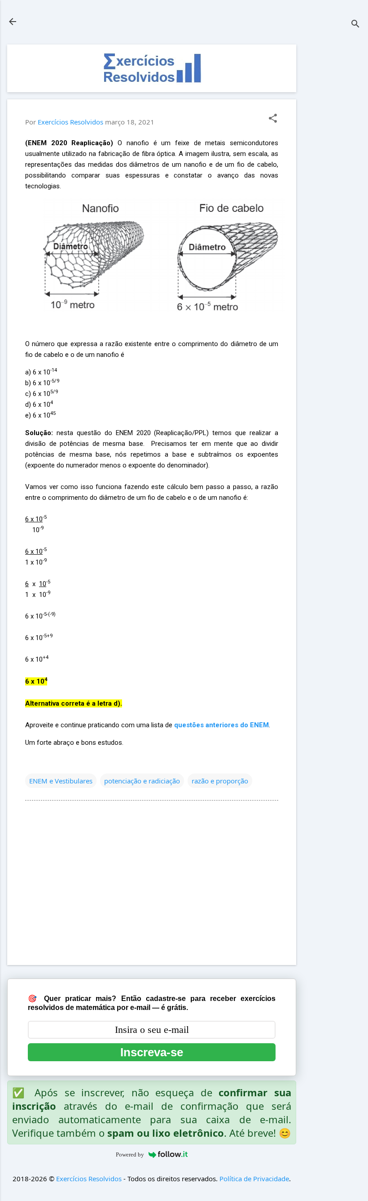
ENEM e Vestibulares (60, 780)
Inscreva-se (151, 1052)
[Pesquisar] (355, 24)
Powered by (130, 1154)
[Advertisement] (332, 179)
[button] (272, 119)
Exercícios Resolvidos (89, 1178)
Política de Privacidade (254, 1178)
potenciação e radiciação (142, 780)
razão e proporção (220, 780)
